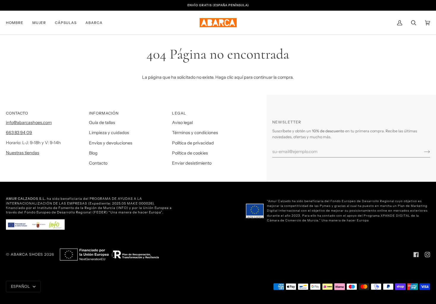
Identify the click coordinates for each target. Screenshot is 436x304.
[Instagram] (427, 254)
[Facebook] (416, 254)
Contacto (98, 163)
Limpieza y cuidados (109, 132)
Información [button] (104, 113)
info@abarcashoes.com (29, 122)
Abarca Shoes (27, 254)
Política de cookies (190, 153)
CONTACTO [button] (17, 113)
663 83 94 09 (19, 132)
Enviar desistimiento (191, 163)
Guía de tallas (102, 122)
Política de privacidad (193, 143)
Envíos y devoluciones (110, 143)
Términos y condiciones (195, 132)
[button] (17, 23)
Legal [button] (179, 113)
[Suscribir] (422, 151)
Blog (93, 153)
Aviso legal (182, 122)
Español (21, 286)
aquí (238, 77)
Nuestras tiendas (22, 152)
